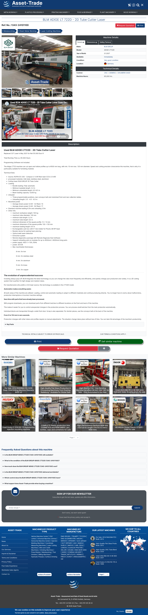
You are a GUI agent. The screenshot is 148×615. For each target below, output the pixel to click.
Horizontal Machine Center (40, 541)
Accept (129, 611)
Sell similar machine (111, 341)
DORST (69, 557)
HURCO (63, 545)
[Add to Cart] (104, 348)
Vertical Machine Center (39, 536)
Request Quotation (126, 25)
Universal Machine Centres (46, 538)
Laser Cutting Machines (50, 31)
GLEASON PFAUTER (75, 548)
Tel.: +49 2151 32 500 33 (65, 603)
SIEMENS (112, 73)
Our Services (6, 549)
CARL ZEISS (79, 545)
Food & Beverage (84, 12)
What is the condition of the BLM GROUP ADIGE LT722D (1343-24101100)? (32, 460)
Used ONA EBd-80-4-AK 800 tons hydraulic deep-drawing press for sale (129, 391)
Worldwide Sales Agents (10, 570)
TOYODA (82, 536)
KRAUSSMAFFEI (79, 557)
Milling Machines (44, 554)
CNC (105, 73)
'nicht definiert (81, 541)
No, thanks (120, 611)
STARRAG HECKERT (75, 552)
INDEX (64, 552)
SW (62, 559)
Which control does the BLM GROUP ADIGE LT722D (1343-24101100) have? (32, 478)
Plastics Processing (34, 12)
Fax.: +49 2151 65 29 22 (84, 603)
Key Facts (10, 324)
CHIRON (64, 548)
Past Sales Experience (9, 566)
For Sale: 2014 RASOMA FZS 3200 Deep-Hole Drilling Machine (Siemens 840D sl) (18, 390)
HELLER (63, 550)
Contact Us (6, 574)
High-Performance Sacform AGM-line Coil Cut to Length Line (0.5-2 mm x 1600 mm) (92, 427)
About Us (5, 545)
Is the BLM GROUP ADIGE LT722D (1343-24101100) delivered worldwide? (31, 472)
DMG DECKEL (65, 536)
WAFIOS (70, 545)
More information (51, 613)
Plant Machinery (107, 12)
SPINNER (71, 541)
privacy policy (75, 517)
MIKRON (64, 541)
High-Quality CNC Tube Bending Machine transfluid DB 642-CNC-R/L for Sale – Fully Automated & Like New (92, 390)
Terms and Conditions (9, 558)
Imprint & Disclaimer (9, 553)
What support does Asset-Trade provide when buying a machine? (28, 483)
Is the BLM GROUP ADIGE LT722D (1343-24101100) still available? (28, 455)
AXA (74, 543)
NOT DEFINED (67, 543)
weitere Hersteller (74, 574)
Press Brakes (35, 552)
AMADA (80, 543)
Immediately (108, 57)
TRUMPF (75, 536)
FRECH (63, 557)
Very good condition (111, 60)
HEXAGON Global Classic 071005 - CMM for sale (129, 428)
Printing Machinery (60, 12)
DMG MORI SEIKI (81, 550)
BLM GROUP (108, 46)
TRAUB (63, 554)
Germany (110, 64)
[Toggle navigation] (133, 4)
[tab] (80, 42)
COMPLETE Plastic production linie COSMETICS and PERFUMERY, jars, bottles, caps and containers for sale (55, 427)
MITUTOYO (71, 554)
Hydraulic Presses (37, 557)
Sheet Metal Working (27, 31)
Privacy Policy (7, 562)
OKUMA (70, 550)
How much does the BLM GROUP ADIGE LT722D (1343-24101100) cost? (30, 466)
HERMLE (80, 554)
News (4, 541)
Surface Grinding (51, 557)
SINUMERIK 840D (124, 73)
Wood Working (130, 12)
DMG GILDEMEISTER (68, 538)
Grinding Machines (46, 550)
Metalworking (10, 12)
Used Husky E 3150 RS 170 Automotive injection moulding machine (18, 428)
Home (4, 537)
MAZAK (79, 538)
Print (141, 25)
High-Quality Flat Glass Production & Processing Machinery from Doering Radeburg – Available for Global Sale (55, 390)
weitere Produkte (44, 574)
